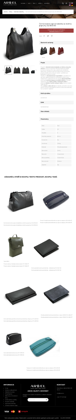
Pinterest (51, 35)
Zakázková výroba (9, 392)
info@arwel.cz (60, 393)
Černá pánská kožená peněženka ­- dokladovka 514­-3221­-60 (46, 270)
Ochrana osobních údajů (11, 405)
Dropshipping (8, 394)
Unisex (40, 3)
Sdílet (44, 35)
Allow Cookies (65, 418)
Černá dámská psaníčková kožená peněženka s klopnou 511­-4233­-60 (21, 321)
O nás (6, 388)
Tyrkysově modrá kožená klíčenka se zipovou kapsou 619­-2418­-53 (43, 370)
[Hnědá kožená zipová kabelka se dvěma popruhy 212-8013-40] (52, 51)
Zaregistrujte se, (54, 31)
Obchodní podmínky (10, 403)
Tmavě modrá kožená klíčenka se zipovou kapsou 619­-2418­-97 (56, 222)
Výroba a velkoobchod (11, 390)
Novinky (23, 3)
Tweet (47, 35)
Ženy (34, 3)
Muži (29, 3)
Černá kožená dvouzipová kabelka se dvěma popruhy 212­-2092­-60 (21, 225)
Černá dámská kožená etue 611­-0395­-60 (14, 355)
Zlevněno (47, 3)
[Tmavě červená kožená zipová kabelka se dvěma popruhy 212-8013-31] (61, 51)
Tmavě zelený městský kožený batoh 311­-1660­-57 (16, 266)
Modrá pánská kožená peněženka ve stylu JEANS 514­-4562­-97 (56, 317)
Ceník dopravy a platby (11, 399)
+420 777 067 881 (61, 397)
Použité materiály (9, 401)
